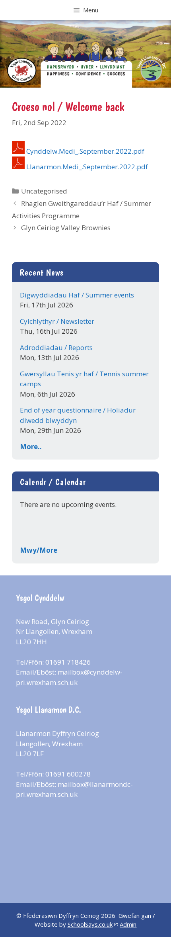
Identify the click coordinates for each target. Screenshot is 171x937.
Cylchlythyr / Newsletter (57, 321)
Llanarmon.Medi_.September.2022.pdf (87, 166)
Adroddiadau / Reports (56, 347)
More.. (31, 446)
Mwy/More (38, 550)
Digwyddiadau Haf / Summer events (77, 294)
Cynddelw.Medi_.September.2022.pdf (85, 151)
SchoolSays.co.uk (90, 924)
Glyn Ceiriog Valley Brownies (66, 227)
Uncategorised (44, 191)
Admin (128, 924)
